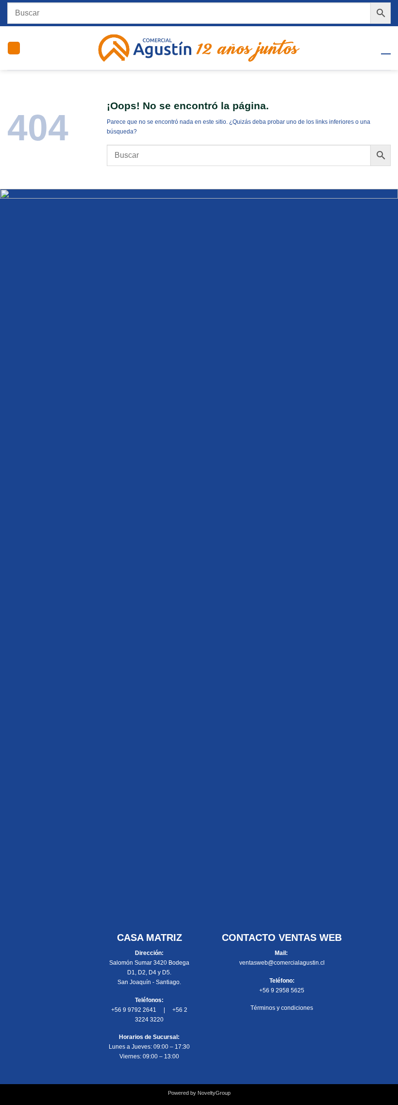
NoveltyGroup (214, 1093)
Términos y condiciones (281, 1008)
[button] (14, 48)
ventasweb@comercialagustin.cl (282, 962)
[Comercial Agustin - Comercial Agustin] (199, 48)
